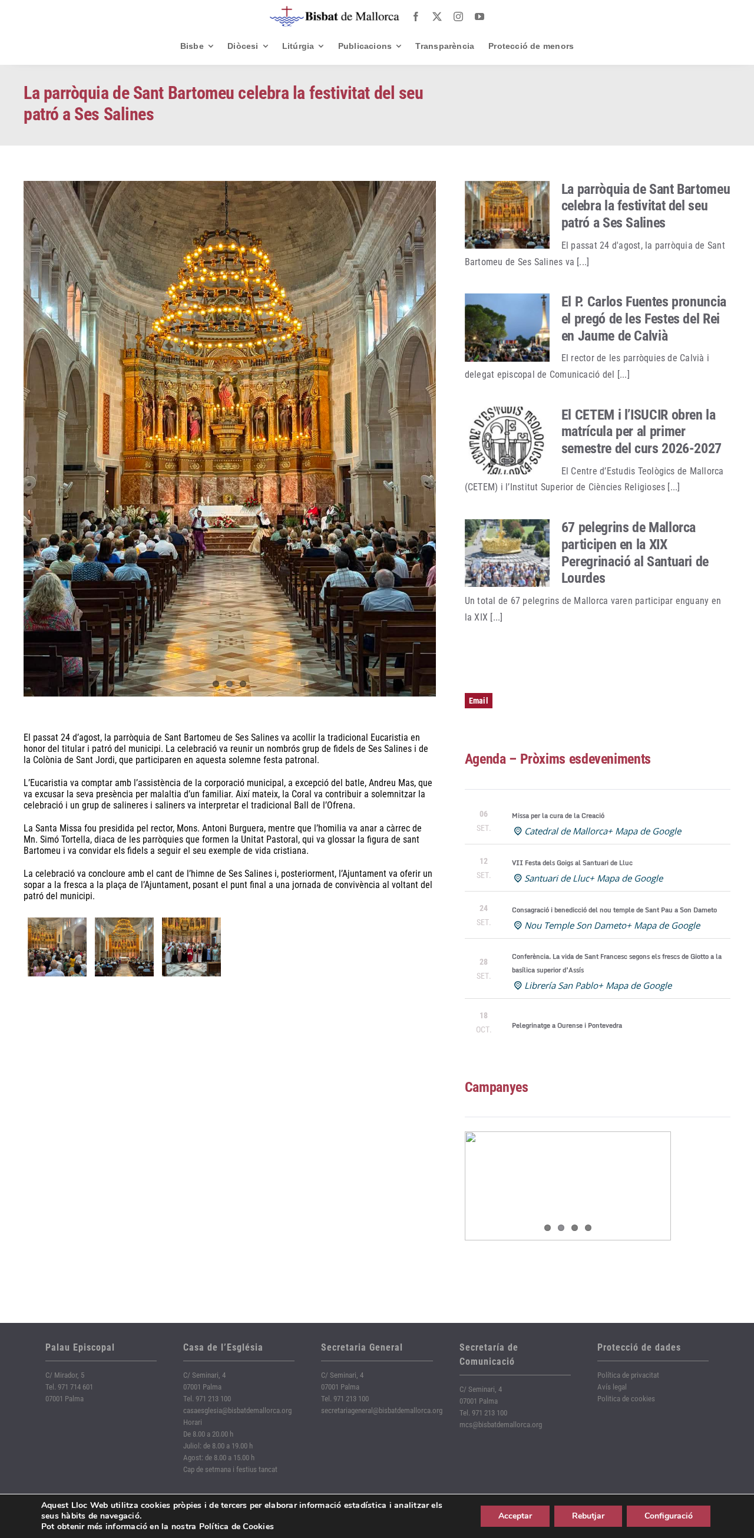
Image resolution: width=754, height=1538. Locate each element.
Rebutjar (588, 1516)
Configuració (668, 1516)
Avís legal (612, 1386)
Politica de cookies (626, 1398)
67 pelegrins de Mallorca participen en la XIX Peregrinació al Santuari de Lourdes (635, 552)
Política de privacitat (628, 1375)
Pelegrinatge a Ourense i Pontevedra (567, 1025)
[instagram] (458, 16)
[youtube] (479, 16)
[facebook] (416, 16)
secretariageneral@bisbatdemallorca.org (381, 1410)
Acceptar (515, 1516)
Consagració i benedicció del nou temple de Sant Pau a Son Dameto (614, 910)
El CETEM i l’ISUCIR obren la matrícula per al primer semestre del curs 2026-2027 (641, 432)
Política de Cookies (237, 1526)
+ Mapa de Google (644, 831)
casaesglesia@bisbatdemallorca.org (237, 1410)
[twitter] (437, 16)
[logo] (334, 10)
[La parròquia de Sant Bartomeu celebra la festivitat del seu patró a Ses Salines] (507, 215)
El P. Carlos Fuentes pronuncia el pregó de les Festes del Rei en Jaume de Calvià (643, 318)
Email (478, 700)
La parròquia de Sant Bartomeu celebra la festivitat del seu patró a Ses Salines (645, 206)
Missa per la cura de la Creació (558, 815)
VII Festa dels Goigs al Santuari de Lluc (572, 862)
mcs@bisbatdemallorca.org (500, 1424)
